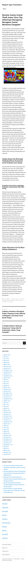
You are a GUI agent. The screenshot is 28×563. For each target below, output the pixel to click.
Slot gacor (5, 538)
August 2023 (7, 423)
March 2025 (7, 387)
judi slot (4, 515)
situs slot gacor (6, 522)
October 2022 (7, 442)
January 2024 (7, 414)
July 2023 (6, 425)
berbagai (4, 300)
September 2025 (8, 376)
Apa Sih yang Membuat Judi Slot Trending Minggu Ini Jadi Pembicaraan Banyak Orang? (14, 484)
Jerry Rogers (7, 298)
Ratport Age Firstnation (12, 5)
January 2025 (7, 391)
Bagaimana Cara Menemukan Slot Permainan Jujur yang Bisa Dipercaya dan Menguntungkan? (15, 479)
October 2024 (7, 397)
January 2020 (7, 454)
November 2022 (8, 441)
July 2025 (6, 379)
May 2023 (6, 429)
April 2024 (6, 408)
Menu (4, 8)
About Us (4, 548)
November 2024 (8, 395)
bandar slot (5, 507)
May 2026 (6, 360)
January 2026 (7, 368)
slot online (5, 511)
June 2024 (6, 404)
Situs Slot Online (6, 544)
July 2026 (6, 356)
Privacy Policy (6, 554)
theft (12, 301)
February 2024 (7, 412)
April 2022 (6, 448)
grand (16, 300)
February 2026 (7, 366)
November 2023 (8, 418)
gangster (13, 300)
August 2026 (7, 354)
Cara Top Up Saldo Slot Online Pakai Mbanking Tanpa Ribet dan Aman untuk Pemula (14, 467)
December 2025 (8, 370)
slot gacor (4, 503)
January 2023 (7, 437)
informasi (20, 300)
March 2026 (7, 364)
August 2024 (7, 400)
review (8, 301)
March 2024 (7, 410)
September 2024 (8, 398)
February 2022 (7, 452)
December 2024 (8, 393)
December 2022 (8, 439)
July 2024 (6, 402)
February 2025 (7, 389)
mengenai (4, 301)
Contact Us (5, 551)
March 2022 (7, 450)
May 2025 (6, 383)
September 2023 (8, 421)
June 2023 (6, 427)
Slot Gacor (22, 298)
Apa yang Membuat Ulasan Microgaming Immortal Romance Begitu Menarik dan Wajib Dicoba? (14, 473)
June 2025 (6, 381)
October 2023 (7, 420)
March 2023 (7, 433)
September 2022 (8, 444)
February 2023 (7, 435)
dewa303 (4, 526)
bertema (9, 300)
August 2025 (7, 377)
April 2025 (6, 385)
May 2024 (6, 406)
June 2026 (6, 358)
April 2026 (6, 362)
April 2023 (6, 431)
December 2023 (8, 416)
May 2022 (6, 446)
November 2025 (8, 372)
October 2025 (7, 374)
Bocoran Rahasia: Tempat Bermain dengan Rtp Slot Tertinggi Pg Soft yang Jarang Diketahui (14, 490)
